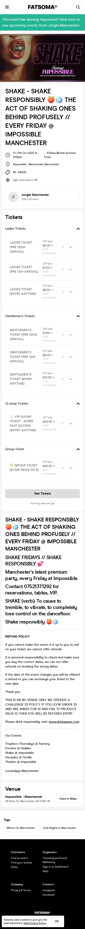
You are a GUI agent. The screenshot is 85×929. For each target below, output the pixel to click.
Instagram (49, 890)
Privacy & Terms (21, 890)
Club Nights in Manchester (59, 828)
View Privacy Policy (34, 923)
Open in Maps (68, 798)
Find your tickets (21, 862)
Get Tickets (42, 493)
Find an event (19, 858)
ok (57, 921)
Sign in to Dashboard (55, 866)
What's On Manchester (21, 828)
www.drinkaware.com (64, 722)
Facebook (49, 894)
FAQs (14, 867)
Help (45, 871)
